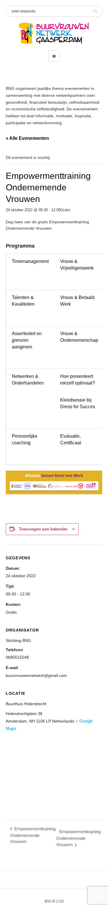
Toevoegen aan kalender (43, 529)
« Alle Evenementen (27, 138)
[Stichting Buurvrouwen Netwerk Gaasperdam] (54, 33)
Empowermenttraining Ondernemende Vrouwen (33, 835)
